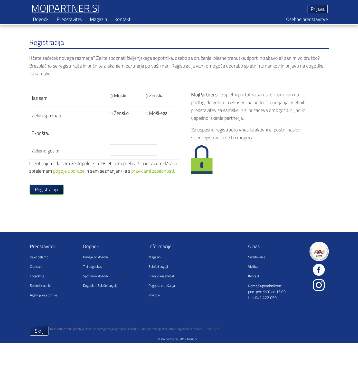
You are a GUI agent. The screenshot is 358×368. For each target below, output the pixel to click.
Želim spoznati (46, 115)
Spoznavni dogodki (96, 275)
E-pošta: (40, 133)
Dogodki (41, 19)
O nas (254, 246)
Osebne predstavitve (307, 19)
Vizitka (253, 266)
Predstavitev (70, 19)
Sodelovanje (256, 256)
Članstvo (36, 266)
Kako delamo (39, 256)
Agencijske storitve (43, 295)
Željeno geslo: (45, 150)
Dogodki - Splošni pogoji (100, 285)
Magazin (98, 19)
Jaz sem (39, 98)
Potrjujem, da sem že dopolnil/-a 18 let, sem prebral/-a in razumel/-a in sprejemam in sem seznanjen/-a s (103, 167)
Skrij (39, 331)
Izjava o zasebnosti (162, 275)
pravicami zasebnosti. (153, 171)
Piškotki (154, 295)
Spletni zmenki (40, 285)
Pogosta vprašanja (162, 285)
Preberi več (212, 328)
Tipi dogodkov (92, 266)
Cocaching (37, 275)
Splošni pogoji (158, 266)
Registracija (46, 189)
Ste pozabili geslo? (236, 19)
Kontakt (122, 19)
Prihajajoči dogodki (96, 256)
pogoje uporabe (69, 171)
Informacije (160, 246)
